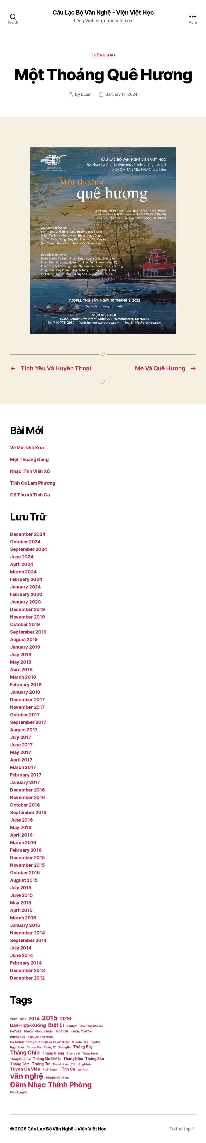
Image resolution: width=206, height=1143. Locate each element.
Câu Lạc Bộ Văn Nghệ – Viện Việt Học (67, 1128)
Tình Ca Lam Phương (32, 483)
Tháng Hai (73, 1053)
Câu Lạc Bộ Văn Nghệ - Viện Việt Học (103, 13)
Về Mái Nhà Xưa (27, 447)
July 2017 (20, 737)
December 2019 (27, 609)
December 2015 (27, 857)
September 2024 (28, 549)
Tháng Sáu (94, 1059)
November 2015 (27, 865)
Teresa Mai (34, 1047)
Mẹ (86, 1042)
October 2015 (25, 872)
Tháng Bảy (83, 1046)
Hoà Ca (62, 1031)
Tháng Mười (90, 1053)
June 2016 (21, 820)
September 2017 (28, 722)
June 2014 (21, 955)
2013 (22, 1019)
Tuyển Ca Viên (25, 1069)
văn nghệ (26, 1076)
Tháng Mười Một (47, 1059)
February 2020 (26, 594)
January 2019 (25, 647)
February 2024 (26, 579)
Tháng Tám (19, 1064)
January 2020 (25, 601)
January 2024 (25, 586)
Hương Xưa (17, 1036)
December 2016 (27, 790)
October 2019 (25, 624)
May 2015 (20, 902)
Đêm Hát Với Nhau (57, 1077)
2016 (65, 1018)
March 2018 (23, 677)
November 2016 (27, 797)
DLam (86, 94)
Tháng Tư (41, 1064)
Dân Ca (28, 1031)
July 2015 (20, 887)
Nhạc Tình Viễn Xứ (30, 471)
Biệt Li (56, 1025)
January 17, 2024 (121, 94)
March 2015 (23, 917)
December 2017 (27, 699)
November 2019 (27, 617)
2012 (13, 1019)
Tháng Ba (64, 1047)
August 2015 (24, 880)
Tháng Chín (24, 1052)
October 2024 (25, 541)
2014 (33, 1018)
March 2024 (23, 571)
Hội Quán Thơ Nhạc (40, 1036)
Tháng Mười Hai (20, 1059)
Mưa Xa (76, 1042)
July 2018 (20, 654)
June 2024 (21, 556)
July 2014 (20, 947)
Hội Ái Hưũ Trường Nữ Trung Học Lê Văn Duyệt (39, 1042)
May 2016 (20, 827)
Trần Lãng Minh (81, 1064)
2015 (50, 1018)
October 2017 (25, 714)
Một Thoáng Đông (29, 459)
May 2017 (20, 752)
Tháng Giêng (53, 1053)
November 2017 (27, 707)
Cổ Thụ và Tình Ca (30, 494)
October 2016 (25, 805)
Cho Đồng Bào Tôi (91, 1026)
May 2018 (20, 662)
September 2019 (28, 632)
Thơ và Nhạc (60, 1064)
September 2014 (28, 940)
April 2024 (21, 564)
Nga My (95, 1042)
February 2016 (26, 850)
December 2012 (27, 978)
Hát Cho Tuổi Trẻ (81, 1031)
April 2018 (21, 669)
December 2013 (27, 970)
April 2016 (21, 835)
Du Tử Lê (15, 1031)
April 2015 (21, 910)
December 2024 (27, 534)
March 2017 (23, 767)
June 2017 (21, 744)
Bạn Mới (71, 1026)
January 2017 (25, 782)
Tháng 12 (50, 1047)
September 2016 (28, 812)
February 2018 (26, 684)
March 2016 (23, 842)
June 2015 (21, 895)
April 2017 (21, 759)
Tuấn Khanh (50, 1069)
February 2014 (26, 962)
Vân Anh (82, 1069)
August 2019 (24, 639)
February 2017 (25, 774)
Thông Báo (103, 55)
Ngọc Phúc (17, 1047)
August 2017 (23, 729)
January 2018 (25, 692)
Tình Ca (68, 1069)
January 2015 (25, 925)
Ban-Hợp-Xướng (28, 1025)
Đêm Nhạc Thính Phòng (51, 1084)
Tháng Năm (73, 1059)
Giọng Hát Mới (44, 1031)
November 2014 (27, 932)
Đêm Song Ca (18, 1092)
